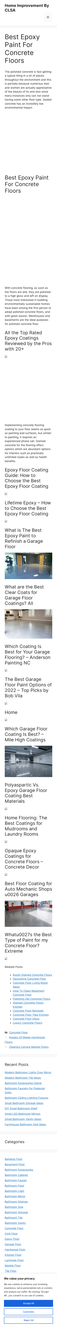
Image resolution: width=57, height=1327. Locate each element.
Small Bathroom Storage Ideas (24, 1103)
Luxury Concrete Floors (27, 1022)
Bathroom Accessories (19, 1169)
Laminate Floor (14, 1260)
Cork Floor (11, 1233)
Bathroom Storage (16, 1212)
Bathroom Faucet (16, 1180)
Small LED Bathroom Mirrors (22, 1113)
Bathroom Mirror (15, 1196)
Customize (28, 1311)
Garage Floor (13, 1244)
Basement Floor (15, 1164)
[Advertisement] (28, 142)
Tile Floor (10, 1270)
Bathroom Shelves (16, 1201)
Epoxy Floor (12, 1239)
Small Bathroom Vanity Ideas (23, 1119)
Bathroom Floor (14, 1185)
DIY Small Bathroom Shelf (21, 1108)
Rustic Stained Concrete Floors (32, 974)
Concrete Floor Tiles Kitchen (31, 1014)
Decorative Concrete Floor (29, 978)
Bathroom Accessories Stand (23, 1083)
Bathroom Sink (14, 1207)
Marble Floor (13, 1265)
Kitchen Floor (13, 1255)
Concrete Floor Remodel (28, 1010)
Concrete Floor (18, 1032)
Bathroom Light (14, 1191)
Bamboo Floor (13, 1159)
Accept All (28, 1303)
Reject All (28, 1320)
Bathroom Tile (13, 1217)
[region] (28, 1300)
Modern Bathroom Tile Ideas (23, 1077)
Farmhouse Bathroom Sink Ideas (25, 1124)
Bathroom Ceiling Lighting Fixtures (26, 1097)
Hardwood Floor (15, 1249)
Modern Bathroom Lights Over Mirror (28, 1072)
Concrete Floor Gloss (26, 1018)
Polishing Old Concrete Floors (31, 998)
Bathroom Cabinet (16, 1175)
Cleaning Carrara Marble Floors (29, 1047)
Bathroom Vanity (15, 1223)
